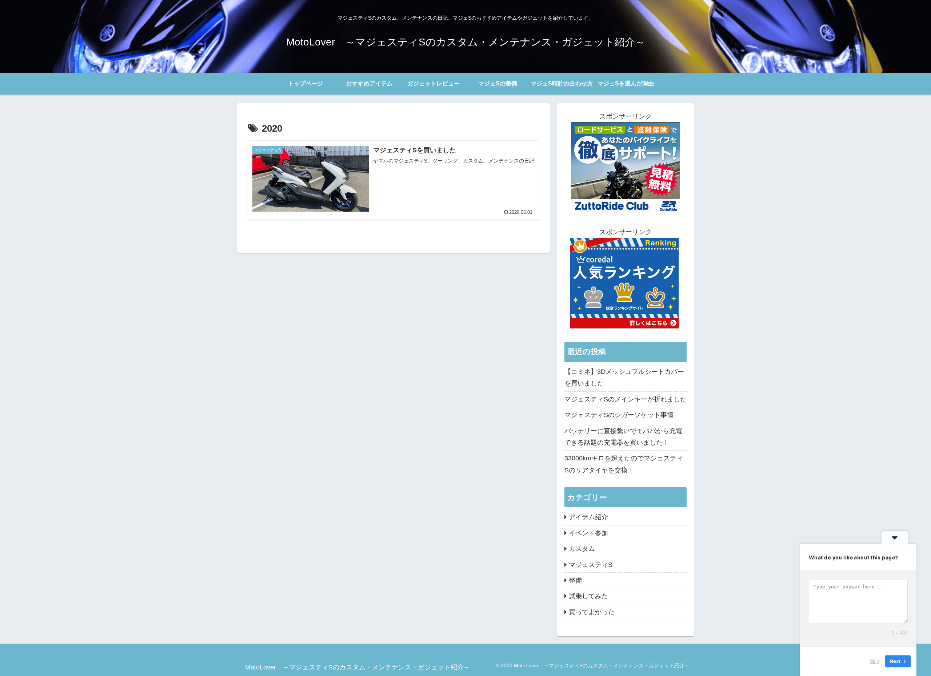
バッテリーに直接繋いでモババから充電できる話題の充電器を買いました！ (623, 436)
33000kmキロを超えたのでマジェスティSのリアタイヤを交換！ (623, 464)
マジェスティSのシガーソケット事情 (619, 415)
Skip (874, 661)
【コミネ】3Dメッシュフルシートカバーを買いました (624, 377)
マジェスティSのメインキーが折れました (625, 399)
